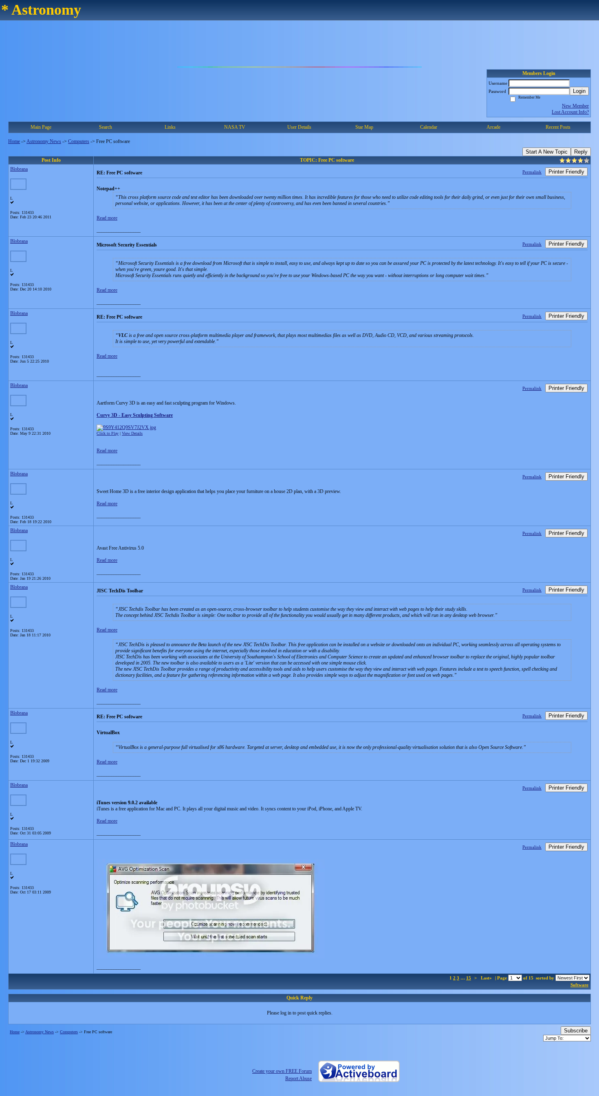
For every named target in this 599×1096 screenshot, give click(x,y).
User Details (299, 127)
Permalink (532, 171)
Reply (581, 152)
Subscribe (576, 1031)
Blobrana (19, 169)
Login (579, 91)
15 (468, 977)
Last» (487, 977)
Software (579, 984)
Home (14, 141)
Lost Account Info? (570, 112)
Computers (78, 141)
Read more (107, 218)
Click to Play (108, 433)
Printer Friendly (566, 172)
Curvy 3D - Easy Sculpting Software (135, 415)
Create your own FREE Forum (282, 1071)
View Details (132, 433)
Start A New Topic (547, 152)
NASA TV (234, 127)
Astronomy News (43, 141)
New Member (575, 106)
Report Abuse (298, 1078)
